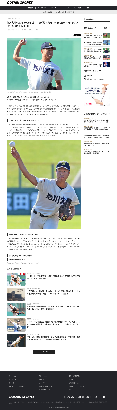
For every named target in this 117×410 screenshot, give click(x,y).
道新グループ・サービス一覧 (76, 386)
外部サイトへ (105, 114)
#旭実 (37, 30)
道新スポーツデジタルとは (16, 386)
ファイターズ (41, 8)
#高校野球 (24, 30)
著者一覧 (11, 383)
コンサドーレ (54, 8)
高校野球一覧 (70, 12)
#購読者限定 (11, 30)
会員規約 (41, 379)
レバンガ (66, 8)
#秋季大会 (31, 30)
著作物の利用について (45, 389)
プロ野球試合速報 (47, 12)
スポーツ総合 (77, 8)
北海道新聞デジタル (74, 383)
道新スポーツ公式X (93, 75)
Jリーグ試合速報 (59, 12)
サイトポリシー (43, 383)
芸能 (88, 8)
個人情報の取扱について (45, 386)
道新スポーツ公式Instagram (95, 79)
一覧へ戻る (45, 352)
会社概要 (71, 379)
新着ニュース (12, 379)
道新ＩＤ (71, 389)
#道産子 (18, 30)
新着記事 (30, 8)
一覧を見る (106, 28)
